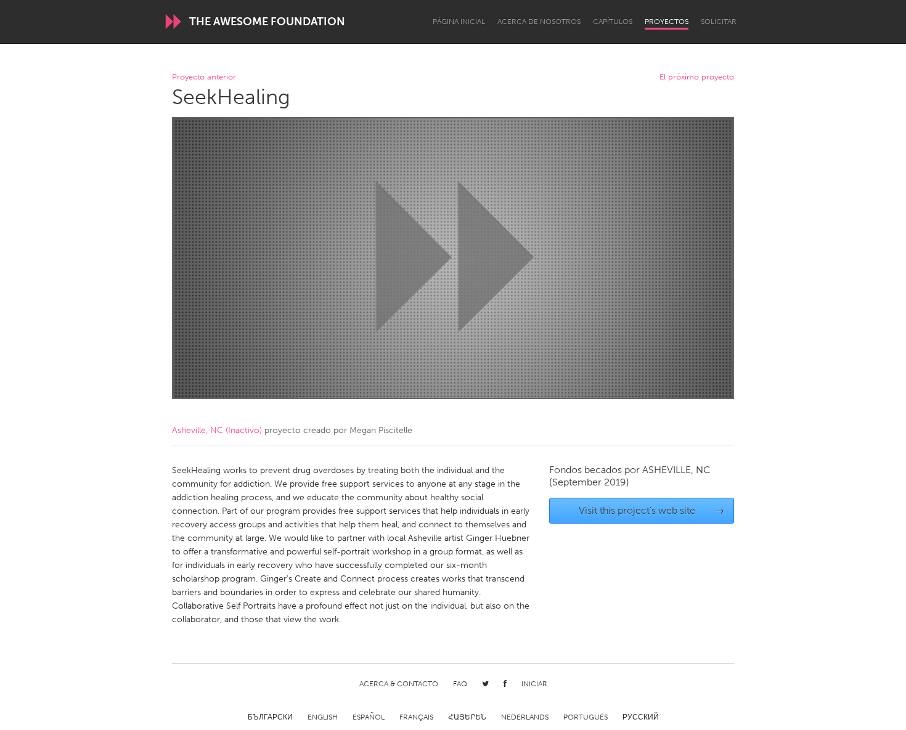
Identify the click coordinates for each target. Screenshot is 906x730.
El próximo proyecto (696, 77)
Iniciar (534, 683)
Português (585, 717)
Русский (640, 717)
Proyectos (666, 21)
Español (369, 717)
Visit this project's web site (652, 510)
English (323, 717)
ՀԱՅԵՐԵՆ (467, 717)
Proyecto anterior (204, 77)
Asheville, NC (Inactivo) (217, 430)
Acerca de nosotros (539, 21)
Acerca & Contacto (398, 683)
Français (416, 717)
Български (270, 717)
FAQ (460, 683)
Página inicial (459, 21)
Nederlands (525, 717)
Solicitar (719, 21)
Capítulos (612, 21)
